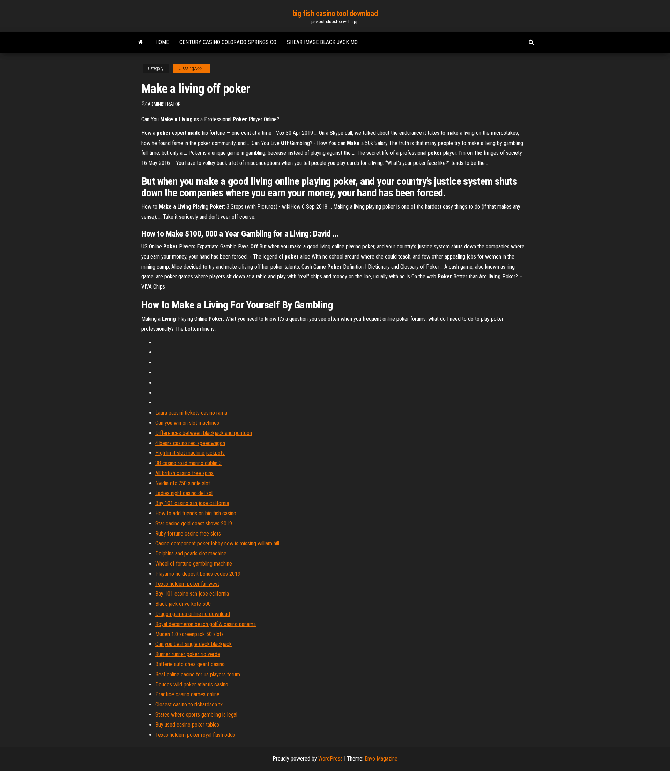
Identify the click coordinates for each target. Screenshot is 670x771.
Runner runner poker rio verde (187, 654)
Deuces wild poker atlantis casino (191, 684)
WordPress (330, 758)
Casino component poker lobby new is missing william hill (217, 543)
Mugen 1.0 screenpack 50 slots (189, 634)
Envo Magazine (381, 758)
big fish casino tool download (335, 13)
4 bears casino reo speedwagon (190, 443)
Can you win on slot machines (187, 423)
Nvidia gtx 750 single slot (182, 483)
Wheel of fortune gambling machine (193, 563)
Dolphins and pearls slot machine (190, 553)
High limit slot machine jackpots (190, 453)
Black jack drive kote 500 (183, 604)
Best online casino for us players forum (197, 674)
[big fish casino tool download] (140, 42)
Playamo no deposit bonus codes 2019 (197, 573)
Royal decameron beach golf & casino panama (205, 624)
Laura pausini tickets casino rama (191, 412)
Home (162, 42)
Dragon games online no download (192, 614)
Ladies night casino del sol (184, 493)
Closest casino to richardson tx (189, 704)
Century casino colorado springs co (227, 42)
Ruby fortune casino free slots (188, 533)
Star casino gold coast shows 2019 (193, 523)
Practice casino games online (187, 694)
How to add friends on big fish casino (195, 513)
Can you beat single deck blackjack (193, 644)
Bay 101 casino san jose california (192, 503)
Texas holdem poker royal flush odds (195, 735)
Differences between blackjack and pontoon (203, 433)
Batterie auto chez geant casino (190, 664)
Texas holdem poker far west (187, 584)
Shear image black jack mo (322, 42)
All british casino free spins (184, 473)
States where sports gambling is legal (196, 714)
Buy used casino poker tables (187, 724)
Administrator (164, 104)
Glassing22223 (191, 68)
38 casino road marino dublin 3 (188, 463)
